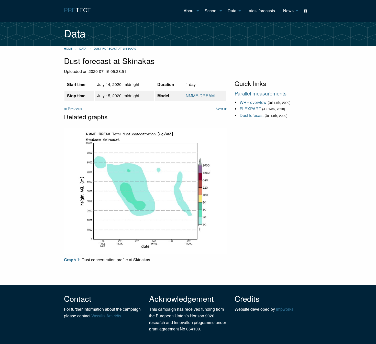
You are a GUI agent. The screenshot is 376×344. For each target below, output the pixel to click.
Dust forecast (251, 115)
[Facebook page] (306, 11)
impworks (284, 309)
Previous (74, 108)
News (288, 11)
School (211, 11)
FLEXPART (250, 109)
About (189, 11)
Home (68, 48)
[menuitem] (190, 11)
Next (220, 108)
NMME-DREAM (200, 96)
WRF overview (253, 102)
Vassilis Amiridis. (106, 316)
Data (232, 11)
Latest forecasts (261, 11)
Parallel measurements (260, 93)
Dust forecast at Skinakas (115, 48)
